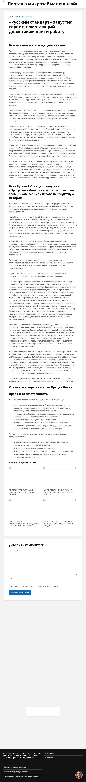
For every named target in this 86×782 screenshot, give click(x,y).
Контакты (49, 758)
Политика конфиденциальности (16, 772)
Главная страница (14, 16)
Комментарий (13, 551)
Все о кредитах (27, 16)
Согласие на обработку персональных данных (21, 776)
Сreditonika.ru (8, 753)
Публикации (49, 753)
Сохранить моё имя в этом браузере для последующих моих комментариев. (33, 586)
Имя (10, 578)
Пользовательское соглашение (15, 767)
